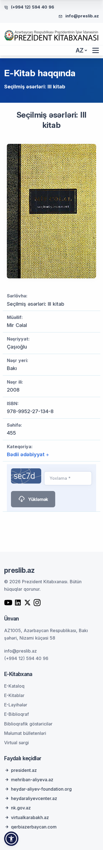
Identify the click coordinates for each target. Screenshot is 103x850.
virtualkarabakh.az (30, 817)
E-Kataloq (14, 686)
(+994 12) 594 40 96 (32, 7)
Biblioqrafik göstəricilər (28, 724)
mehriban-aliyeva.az (32, 779)
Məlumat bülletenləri (25, 733)
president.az (24, 770)
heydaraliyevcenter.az (34, 798)
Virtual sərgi (16, 742)
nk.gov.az (21, 808)
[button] (11, 838)
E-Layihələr (15, 705)
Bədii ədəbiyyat (25, 454)
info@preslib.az (82, 16)
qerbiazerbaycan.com (34, 827)
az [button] (80, 50)
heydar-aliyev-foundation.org (41, 789)
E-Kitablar (14, 695)
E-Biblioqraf (16, 714)
